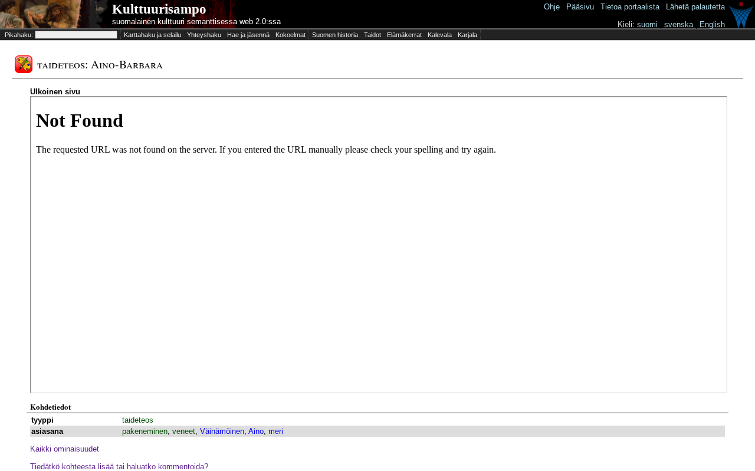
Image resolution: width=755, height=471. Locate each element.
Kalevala (440, 34)
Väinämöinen (222, 431)
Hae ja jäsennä (248, 34)
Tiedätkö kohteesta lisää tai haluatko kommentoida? (119, 466)
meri (275, 431)
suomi (647, 24)
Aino (256, 431)
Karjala (467, 34)
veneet (183, 431)
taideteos (137, 420)
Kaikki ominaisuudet (64, 448)
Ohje (552, 6)
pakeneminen (145, 431)
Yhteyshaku (204, 34)
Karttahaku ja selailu (152, 34)
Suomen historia (335, 34)
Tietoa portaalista (629, 6)
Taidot (372, 34)
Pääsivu (580, 6)
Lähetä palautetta (695, 6)
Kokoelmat (290, 34)
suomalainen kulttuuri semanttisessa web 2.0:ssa (196, 21)
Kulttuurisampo (159, 9)
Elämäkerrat (404, 34)
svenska (678, 24)
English (712, 24)
